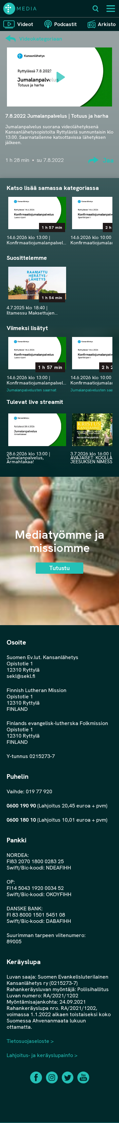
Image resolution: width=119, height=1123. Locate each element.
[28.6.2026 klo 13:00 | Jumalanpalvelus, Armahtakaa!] (37, 429)
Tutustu (59, 568)
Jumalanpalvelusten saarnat (31, 390)
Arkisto (107, 24)
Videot (25, 24)
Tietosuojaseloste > (30, 1041)
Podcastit (65, 24)
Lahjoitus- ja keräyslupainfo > (42, 1055)
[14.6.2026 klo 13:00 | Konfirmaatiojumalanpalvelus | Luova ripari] (37, 213)
